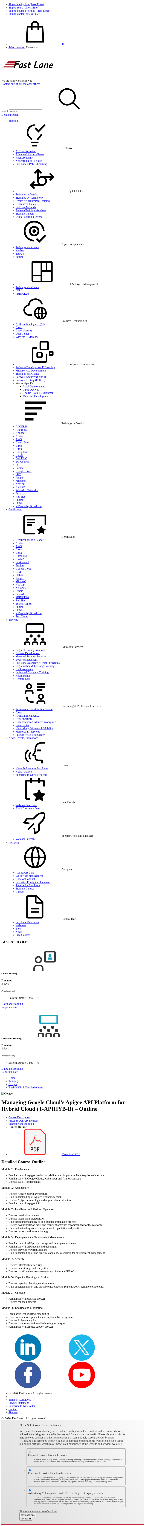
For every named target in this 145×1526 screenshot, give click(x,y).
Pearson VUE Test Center (30, 734)
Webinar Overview (26, 805)
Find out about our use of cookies (38, 1511)
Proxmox (21, 493)
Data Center (22, 333)
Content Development (28, 653)
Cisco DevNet (31, 389)
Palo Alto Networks (27, 490)
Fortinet (20, 467)
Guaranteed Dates (26, 203)
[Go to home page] (27, 77)
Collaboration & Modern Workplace (36, 721)
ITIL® (19, 290)
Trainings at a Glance (27, 247)
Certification (15, 509)
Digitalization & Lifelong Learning (35, 666)
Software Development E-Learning (35, 367)
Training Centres (25, 888)
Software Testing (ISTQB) (30, 380)
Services (13, 619)
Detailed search (10, 114)
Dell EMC (21, 458)
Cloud (19, 327)
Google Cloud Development (38, 392)
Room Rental (23, 675)
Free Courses (23, 934)
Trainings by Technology (30, 197)
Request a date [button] (9, 1007)
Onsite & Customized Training (33, 200)
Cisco (19, 445)
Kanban (20, 250)
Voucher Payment (25, 838)
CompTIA (21, 452)
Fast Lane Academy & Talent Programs (38, 662)
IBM (18, 571)
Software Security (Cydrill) (31, 376)
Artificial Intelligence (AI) (30, 324)
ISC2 (18, 474)
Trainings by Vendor (27, 194)
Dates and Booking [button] (12, 1003)
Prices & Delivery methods (23, 1120)
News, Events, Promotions (23, 737)
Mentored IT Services (28, 731)
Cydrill (19, 455)
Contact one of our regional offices (20, 83)
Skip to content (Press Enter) (24, 13)
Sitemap (13, 1412)
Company (13, 842)
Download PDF (71, 1154)
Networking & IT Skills (29, 160)
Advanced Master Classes (30, 154)
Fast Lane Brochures (27, 922)
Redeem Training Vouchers (31, 210)
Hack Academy (24, 157)
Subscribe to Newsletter (21, 1405)
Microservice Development (31, 370)
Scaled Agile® (24, 603)
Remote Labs (23, 678)
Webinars (21, 925)
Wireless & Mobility (27, 336)
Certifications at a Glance (30, 539)
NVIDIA (21, 487)
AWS (19, 439)
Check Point (22, 442)
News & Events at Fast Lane (32, 768)
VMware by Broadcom (29, 506)
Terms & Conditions (19, 1399)
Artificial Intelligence (27, 715)
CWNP (20, 559)
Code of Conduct (25, 878)
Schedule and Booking (21, 1123)
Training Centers (25, 213)
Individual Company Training (32, 672)
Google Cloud (23, 471)
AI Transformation (26, 151)
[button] (32, 47)
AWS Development (34, 386)
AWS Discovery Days (28, 808)
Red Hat (20, 496)
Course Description (19, 1117)
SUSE (19, 503)
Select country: (16, 47)
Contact (20, 891)
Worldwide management (29, 875)
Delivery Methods (26, 207)
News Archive (24, 771)
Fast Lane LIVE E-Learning (31, 163)
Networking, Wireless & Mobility (34, 728)
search (4, 111)
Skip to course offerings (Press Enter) (29, 10)
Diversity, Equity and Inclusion (33, 882)
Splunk (20, 499)
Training (13, 120)
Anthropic (21, 429)
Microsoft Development (36, 396)
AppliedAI (22, 432)
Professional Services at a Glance (34, 709)
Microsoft (21, 480)
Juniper (20, 477)
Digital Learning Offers (29, 216)
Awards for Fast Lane (28, 885)
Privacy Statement (18, 1402)
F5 (17, 464)
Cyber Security (24, 330)
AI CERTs (21, 426)
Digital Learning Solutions (30, 650)
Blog (18, 928)
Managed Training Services (31, 656)
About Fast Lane (25, 872)
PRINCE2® (22, 293)
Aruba (19, 436)
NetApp (20, 483)
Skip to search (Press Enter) (23, 7)
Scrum (19, 256)
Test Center (22, 616)
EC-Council (22, 461)
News (19, 931)
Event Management (26, 659)
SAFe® (20, 253)
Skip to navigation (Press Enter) (26, 4)
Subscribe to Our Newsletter (31, 774)
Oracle (19, 590)
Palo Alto (21, 594)
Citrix (19, 448)
